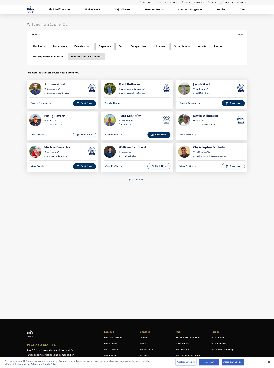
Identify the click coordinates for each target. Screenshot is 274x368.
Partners (144, 355)
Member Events (154, 9)
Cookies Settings (186, 362)
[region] (137, 362)
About (243, 9)
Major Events (122, 9)
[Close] (268, 361)
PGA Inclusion (219, 343)
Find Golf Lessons (59, 9)
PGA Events (110, 355)
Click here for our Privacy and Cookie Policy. (35, 364)
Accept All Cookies (233, 362)
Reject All (209, 362)
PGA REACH (218, 337)
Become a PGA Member (188, 337)
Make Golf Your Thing (223, 349)
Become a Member (194, 2)
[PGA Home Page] (30, 9)
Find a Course (111, 349)
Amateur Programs (190, 9)
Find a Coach (92, 9)
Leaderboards (170, 2)
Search (243, 2)
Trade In (226, 2)
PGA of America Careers (188, 355)
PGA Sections (183, 349)
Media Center (147, 349)
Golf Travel (148, 2)
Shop (212, 2)
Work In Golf (182, 343)
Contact (144, 337)
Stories (220, 9)
